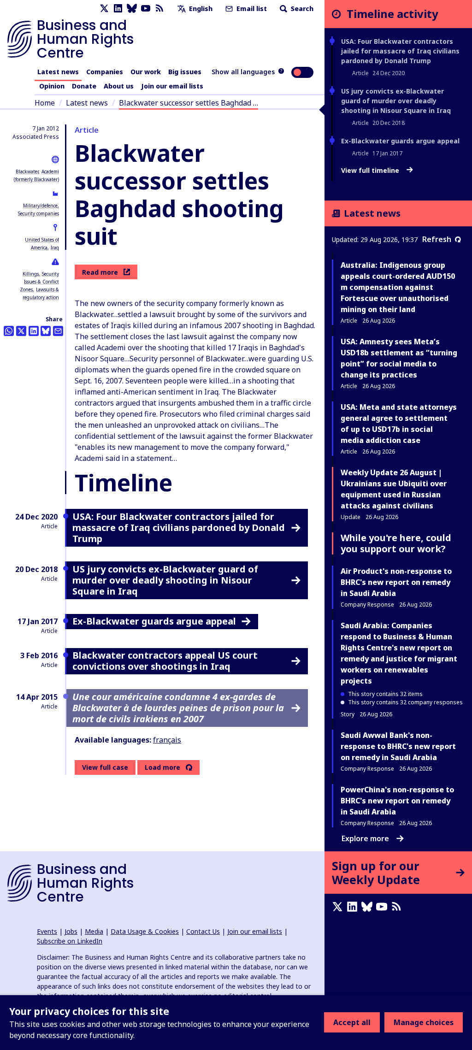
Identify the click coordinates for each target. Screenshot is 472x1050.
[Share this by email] (58, 331)
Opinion (52, 86)
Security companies (38, 213)
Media (94, 931)
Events (47, 931)
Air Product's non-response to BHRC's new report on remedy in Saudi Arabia (396, 582)
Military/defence (40, 205)
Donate (84, 86)
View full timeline (371, 170)
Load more (162, 767)
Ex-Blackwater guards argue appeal (400, 140)
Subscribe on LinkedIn (69, 941)
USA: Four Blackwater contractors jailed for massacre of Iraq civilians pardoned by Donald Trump (400, 51)
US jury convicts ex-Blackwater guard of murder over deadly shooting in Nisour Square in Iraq (396, 101)
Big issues (184, 71)
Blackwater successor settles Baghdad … (188, 103)
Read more (100, 272)
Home (45, 103)
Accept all (352, 1022)
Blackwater (27, 171)
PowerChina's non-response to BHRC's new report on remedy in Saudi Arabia (397, 801)
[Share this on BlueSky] (46, 331)
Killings (31, 274)
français (167, 740)
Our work (145, 71)
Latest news (58, 71)
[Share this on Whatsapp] (9, 331)
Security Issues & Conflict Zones (39, 282)
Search (301, 8)
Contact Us (203, 931)
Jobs (71, 931)
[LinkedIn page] (118, 8)
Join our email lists (172, 86)
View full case (105, 767)
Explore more (365, 838)
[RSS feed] (159, 8)
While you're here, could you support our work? (396, 543)
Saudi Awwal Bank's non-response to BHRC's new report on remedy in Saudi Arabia (398, 746)
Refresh (436, 239)
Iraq (55, 247)
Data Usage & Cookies (145, 931)
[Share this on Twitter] (21, 331)
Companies (104, 71)
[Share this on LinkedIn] (34, 331)
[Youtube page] (145, 8)
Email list (251, 8)
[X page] (104, 8)
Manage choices (424, 1022)
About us (119, 86)
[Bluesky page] (131, 8)
